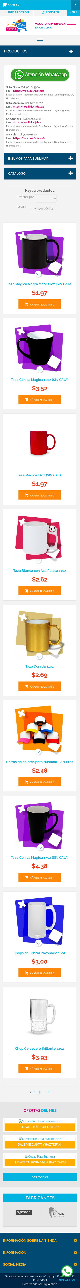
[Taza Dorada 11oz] (39, 634)
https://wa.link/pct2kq (29, 90)
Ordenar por (25, 197)
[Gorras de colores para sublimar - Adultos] (39, 729)
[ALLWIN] (56, 1213)
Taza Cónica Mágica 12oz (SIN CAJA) (39, 380)
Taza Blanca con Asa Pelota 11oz (39, 571)
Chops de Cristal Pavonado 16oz (40, 953)
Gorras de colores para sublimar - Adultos (39, 762)
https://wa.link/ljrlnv (27, 122)
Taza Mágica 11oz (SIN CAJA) (39, 475)
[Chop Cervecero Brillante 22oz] (39, 1016)
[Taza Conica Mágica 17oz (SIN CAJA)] (39, 825)
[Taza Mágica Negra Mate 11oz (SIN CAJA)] (39, 252)
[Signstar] (23, 1213)
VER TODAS (40, 1177)
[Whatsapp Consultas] (40, 69)
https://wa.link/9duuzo (29, 106)
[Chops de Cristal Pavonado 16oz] (39, 921)
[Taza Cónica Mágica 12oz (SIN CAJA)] (39, 347)
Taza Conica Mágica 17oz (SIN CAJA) (39, 858)
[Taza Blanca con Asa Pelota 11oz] (39, 538)
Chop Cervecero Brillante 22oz (39, 1049)
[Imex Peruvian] (16, 25)
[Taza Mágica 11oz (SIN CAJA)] (39, 443)
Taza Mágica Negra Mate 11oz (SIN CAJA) (39, 284)
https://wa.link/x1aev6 (29, 138)
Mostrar (22, 207)
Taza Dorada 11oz (39, 666)
